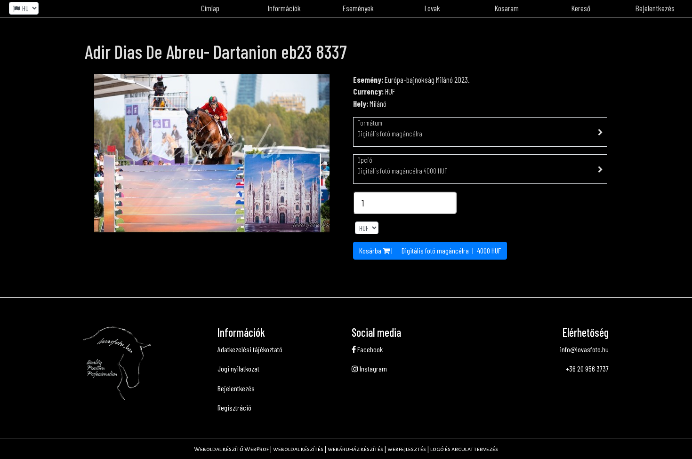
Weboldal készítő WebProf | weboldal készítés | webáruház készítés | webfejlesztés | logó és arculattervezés (346, 449)
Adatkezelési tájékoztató (249, 349)
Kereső (580, 8)
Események (358, 8)
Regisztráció (234, 407)
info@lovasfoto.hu (584, 349)
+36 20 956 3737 (587, 368)
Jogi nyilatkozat (238, 368)
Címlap (210, 8)
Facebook (369, 349)
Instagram (372, 368)
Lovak (432, 8)
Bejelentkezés (236, 388)
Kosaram (507, 8)
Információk (284, 8)
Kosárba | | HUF (430, 250)
